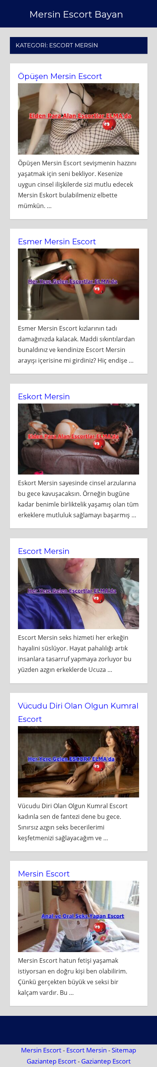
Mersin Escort (44, 873)
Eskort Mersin (44, 396)
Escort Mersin (44, 551)
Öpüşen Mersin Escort (60, 76)
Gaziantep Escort (51, 1061)
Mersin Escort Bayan (76, 14)
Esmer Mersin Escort (57, 241)
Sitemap (124, 1050)
